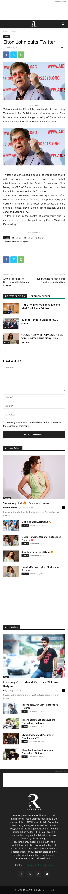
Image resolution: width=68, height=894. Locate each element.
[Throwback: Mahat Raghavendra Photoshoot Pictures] (11, 723)
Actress (7, 498)
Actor (6, 677)
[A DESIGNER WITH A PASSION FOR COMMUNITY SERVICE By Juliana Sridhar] (11, 338)
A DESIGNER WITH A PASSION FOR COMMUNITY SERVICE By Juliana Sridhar (42, 338)
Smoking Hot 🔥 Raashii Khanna (26, 503)
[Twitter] (13, 54)
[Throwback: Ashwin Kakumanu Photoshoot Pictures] (11, 754)
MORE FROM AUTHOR (40, 296)
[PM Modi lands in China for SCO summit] (11, 323)
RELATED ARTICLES (15, 296)
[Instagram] (30, 874)
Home (6, 31)
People (15, 31)
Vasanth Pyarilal (10, 507)
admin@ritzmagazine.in (40, 864)
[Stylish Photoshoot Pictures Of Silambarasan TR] (11, 738)
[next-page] (10, 350)
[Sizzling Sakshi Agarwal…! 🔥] (11, 525)
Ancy (5, 690)
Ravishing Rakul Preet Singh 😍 (37, 552)
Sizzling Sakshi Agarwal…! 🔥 (36, 522)
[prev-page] (5, 350)
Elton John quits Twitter (34, 238)
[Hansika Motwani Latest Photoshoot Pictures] (11, 571)
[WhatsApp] (21, 54)
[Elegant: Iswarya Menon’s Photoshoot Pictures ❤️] (11, 540)
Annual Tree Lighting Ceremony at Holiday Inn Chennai (16, 282)
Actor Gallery (11, 627)
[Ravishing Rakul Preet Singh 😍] (11, 556)
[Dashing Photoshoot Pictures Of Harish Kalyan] (34, 656)
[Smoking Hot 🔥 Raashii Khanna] (34, 477)
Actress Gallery (13, 448)
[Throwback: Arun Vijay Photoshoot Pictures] (11, 708)
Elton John (16, 238)
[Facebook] (6, 54)
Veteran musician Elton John (16, 241)
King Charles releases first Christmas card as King (51, 280)
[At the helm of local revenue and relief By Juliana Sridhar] (11, 308)
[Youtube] (47, 874)
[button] (5, 24)
